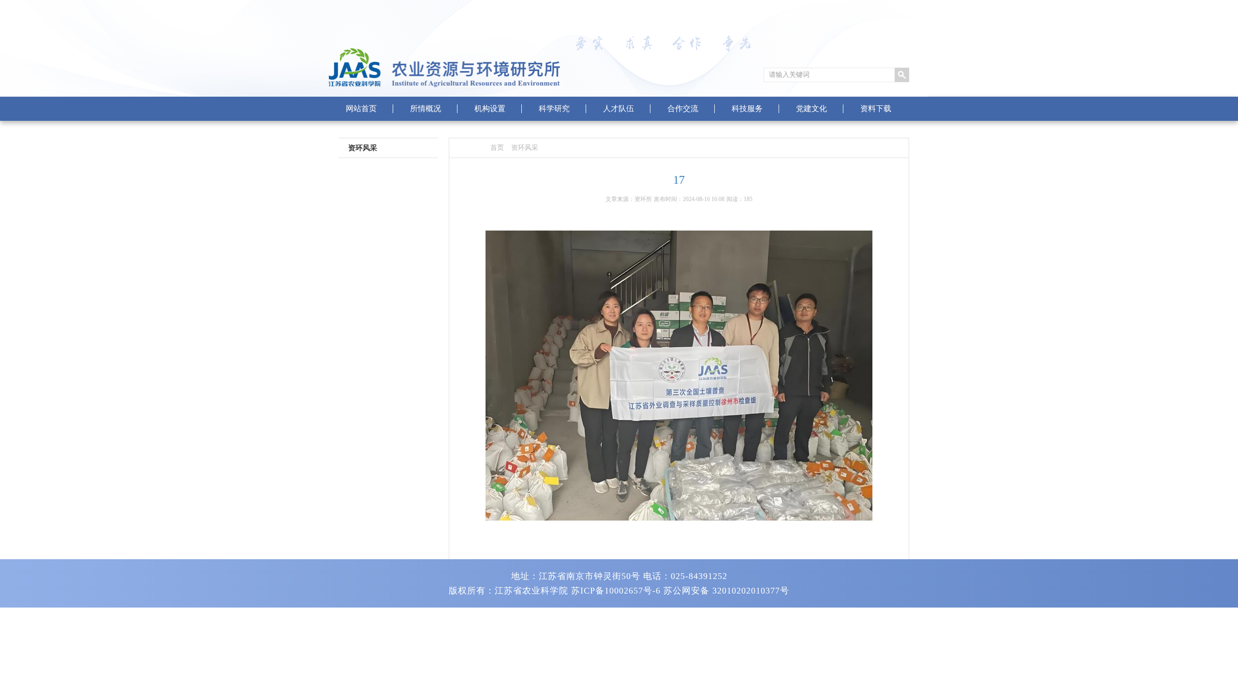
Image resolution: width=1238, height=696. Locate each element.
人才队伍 (618, 108)
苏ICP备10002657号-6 (616, 590)
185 (748, 199)
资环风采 (524, 147)
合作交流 (682, 108)
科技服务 (747, 108)
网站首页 (361, 108)
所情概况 (425, 108)
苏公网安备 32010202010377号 (726, 590)
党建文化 (811, 108)
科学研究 (554, 108)
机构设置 (489, 108)
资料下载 (875, 108)
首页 (497, 147)
